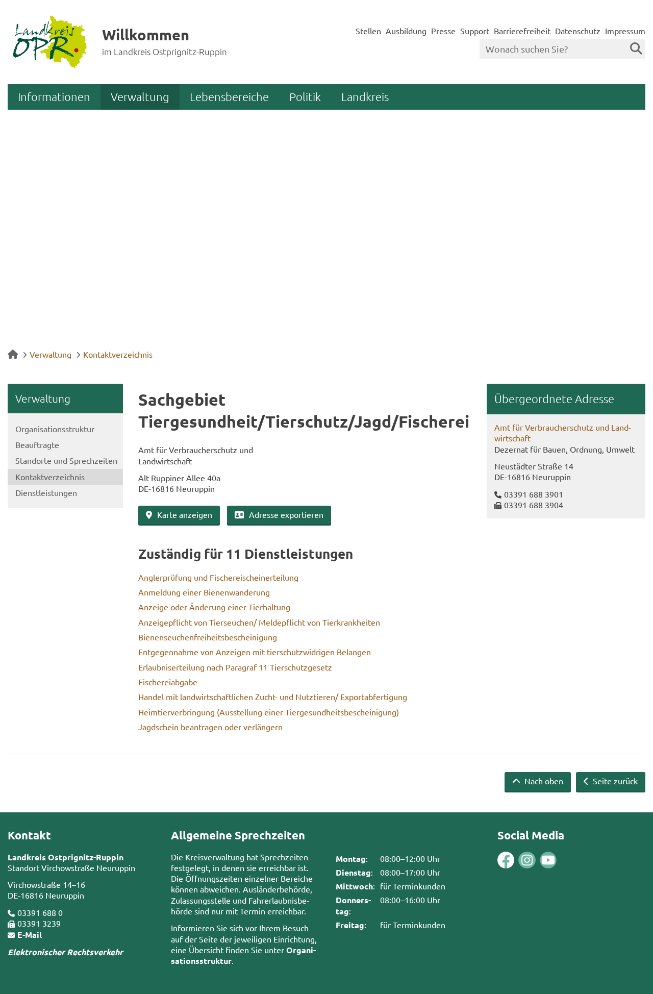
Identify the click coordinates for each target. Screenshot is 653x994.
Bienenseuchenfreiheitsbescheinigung (207, 637)
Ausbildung (406, 31)
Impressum (625, 31)
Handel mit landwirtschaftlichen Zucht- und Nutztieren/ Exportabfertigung (272, 696)
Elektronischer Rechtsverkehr (65, 952)
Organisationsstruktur (54, 429)
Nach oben (542, 781)
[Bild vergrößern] (516, 860)
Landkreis (365, 96)
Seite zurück (614, 781)
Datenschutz (577, 31)
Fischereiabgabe (167, 682)
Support (474, 31)
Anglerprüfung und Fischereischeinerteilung (218, 577)
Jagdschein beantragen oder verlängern (210, 727)
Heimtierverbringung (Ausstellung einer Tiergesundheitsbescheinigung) (268, 712)
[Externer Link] (505, 861)
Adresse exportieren (286, 514)
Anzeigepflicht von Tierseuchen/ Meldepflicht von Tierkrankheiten (259, 622)
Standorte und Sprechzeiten (66, 460)
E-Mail (29, 934)
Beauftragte (37, 444)
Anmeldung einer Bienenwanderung (204, 592)
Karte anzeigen (184, 514)
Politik (305, 96)
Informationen (54, 96)
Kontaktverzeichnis (118, 354)
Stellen (368, 31)
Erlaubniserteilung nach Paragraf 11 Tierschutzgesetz (235, 667)
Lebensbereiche (229, 96)
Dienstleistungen (46, 492)
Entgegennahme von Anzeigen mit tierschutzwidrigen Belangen (254, 652)
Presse (443, 31)
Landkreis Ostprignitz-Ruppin (65, 857)
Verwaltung (140, 96)
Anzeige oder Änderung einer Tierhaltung (214, 607)
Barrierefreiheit (522, 31)
